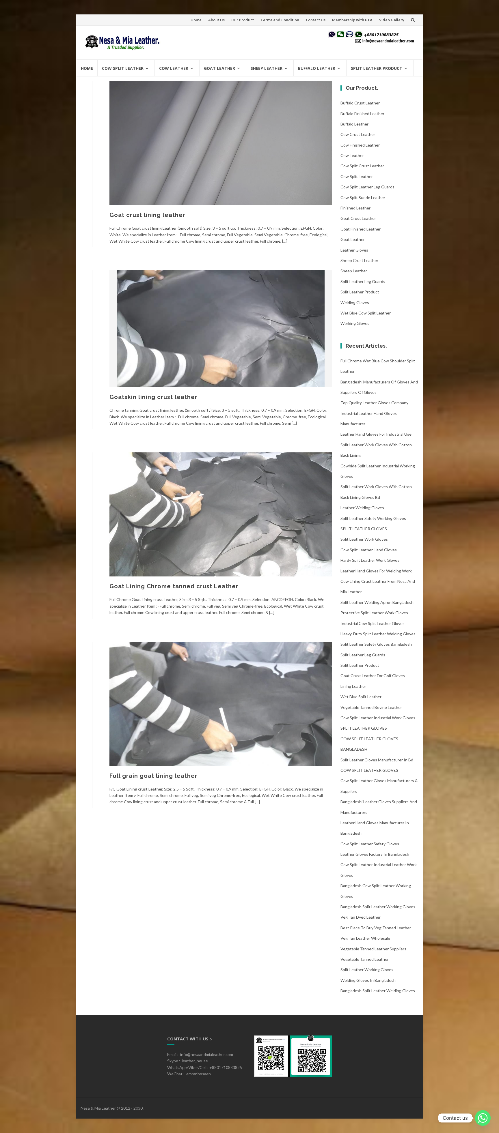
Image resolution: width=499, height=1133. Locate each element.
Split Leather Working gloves (366, 969)
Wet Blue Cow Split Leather (365, 312)
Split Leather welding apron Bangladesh (377, 602)
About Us (216, 20)
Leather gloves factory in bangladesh (374, 854)
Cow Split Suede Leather (362, 197)
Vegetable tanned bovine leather (371, 707)
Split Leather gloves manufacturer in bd (376, 759)
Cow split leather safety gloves (369, 843)
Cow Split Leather (123, 68)
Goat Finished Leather (360, 228)
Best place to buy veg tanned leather (375, 927)
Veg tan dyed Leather (360, 917)
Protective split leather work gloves (374, 612)
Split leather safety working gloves (373, 518)
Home (196, 20)
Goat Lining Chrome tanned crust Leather (174, 586)
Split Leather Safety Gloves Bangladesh (376, 644)
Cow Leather (173, 68)
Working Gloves (354, 323)
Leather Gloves (354, 250)
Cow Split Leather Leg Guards (367, 186)
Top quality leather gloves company (374, 402)
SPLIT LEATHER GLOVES (363, 528)
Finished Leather (355, 207)
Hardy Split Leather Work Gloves (369, 560)
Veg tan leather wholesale (365, 938)
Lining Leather (353, 686)
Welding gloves (354, 302)
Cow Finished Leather (360, 145)
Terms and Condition (279, 20)
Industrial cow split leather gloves (372, 623)
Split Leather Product (376, 68)
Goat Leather (219, 68)
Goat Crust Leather (358, 218)
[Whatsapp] (483, 1118)
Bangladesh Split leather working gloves (377, 906)
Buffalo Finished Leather (362, 113)
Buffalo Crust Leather (360, 102)
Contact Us (315, 20)
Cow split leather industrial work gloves (377, 717)
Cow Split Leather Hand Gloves (368, 549)
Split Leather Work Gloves (364, 539)
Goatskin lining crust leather (153, 397)
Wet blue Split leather (360, 696)
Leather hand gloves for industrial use (376, 434)
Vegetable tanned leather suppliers (373, 948)
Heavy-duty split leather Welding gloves (378, 633)
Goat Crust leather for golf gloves (372, 675)
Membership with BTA (352, 20)
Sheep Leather (266, 68)
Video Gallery (391, 20)
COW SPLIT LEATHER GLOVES (369, 770)
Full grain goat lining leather (153, 775)
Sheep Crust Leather (359, 260)
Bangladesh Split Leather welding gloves (377, 990)
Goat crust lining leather (147, 214)
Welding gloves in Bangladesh (368, 980)
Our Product (242, 20)
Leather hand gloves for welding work (376, 570)
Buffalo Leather (316, 68)
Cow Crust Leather (357, 134)
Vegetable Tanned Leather (364, 959)
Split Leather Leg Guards (362, 281)
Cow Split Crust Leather (362, 165)
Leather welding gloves (362, 507)
